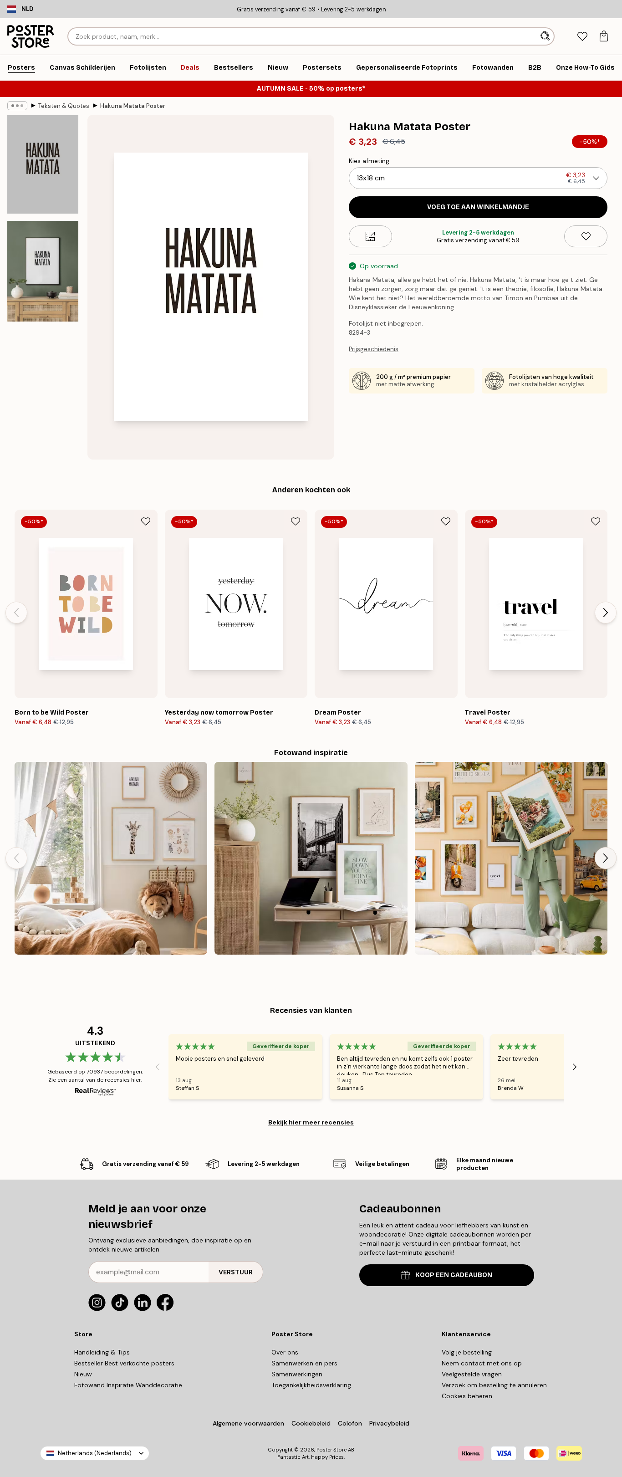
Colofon (350, 1423)
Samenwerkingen (296, 1374)
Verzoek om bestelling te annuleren (494, 1385)
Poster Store (331, 1449)
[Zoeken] (546, 36)
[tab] (582, 37)
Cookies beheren (467, 1396)
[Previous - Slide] (16, 613)
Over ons (284, 1352)
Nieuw (83, 1374)
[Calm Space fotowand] (310, 858)
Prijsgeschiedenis (373, 349)
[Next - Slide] (606, 613)
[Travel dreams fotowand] (511, 858)
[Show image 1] (42, 164)
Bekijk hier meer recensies (311, 1122)
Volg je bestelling (467, 1352)
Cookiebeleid (311, 1423)
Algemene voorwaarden (248, 1423)
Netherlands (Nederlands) (95, 1453)
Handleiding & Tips (102, 1352)
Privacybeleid (389, 1423)
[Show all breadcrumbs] (17, 105)
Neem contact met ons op (482, 1363)
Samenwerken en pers (304, 1363)
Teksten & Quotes (63, 106)
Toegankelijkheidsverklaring (311, 1385)
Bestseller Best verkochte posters (124, 1363)
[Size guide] (370, 236)
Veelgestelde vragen (472, 1374)
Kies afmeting (369, 161)
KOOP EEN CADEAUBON (453, 1275)
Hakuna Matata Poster (132, 106)
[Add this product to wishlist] (585, 236)
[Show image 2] (42, 271)
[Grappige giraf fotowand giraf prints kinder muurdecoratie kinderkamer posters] (111, 858)
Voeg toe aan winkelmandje (478, 207)
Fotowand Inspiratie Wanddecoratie (128, 1385)
